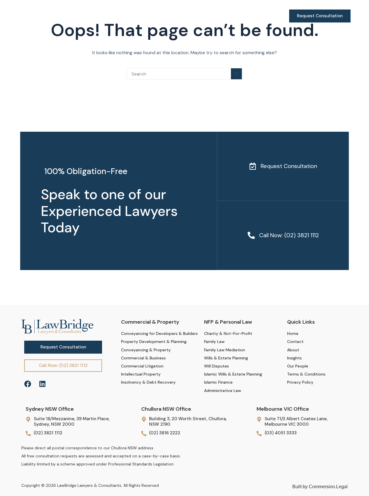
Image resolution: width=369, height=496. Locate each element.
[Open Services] (126, 15)
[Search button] (236, 73)
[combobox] (179, 74)
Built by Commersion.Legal (320, 486)
